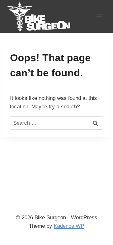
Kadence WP (69, 226)
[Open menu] (99, 16)
